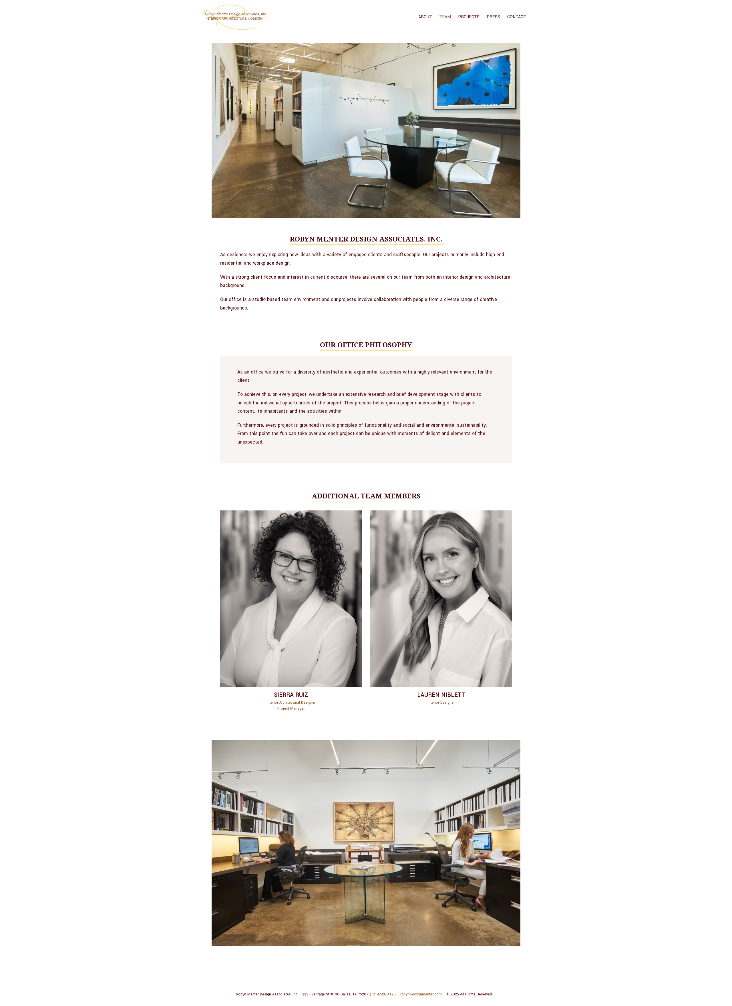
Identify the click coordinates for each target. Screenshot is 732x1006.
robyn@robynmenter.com (421, 994)
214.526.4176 (384, 994)
